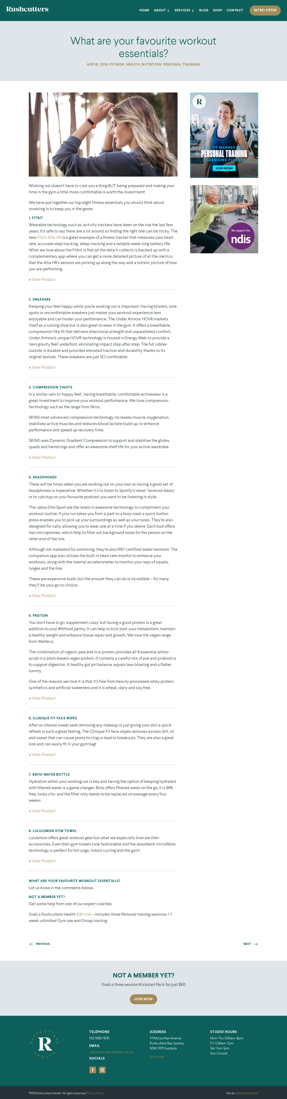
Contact (235, 10)
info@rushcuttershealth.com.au (111, 1052)
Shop (217, 10)
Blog (203, 10)
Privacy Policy (95, 1093)
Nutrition (151, 64)
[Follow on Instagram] (102, 1070)
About (160, 10)
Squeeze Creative (247, 1093)
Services (182, 10)
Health (133, 64)
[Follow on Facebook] (92, 1070)
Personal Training (181, 64)
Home (144, 10)
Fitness (117, 64)
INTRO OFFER (265, 10)
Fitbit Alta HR (49, 238)
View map (157, 1056)
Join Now (143, 999)
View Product (44, 280)
